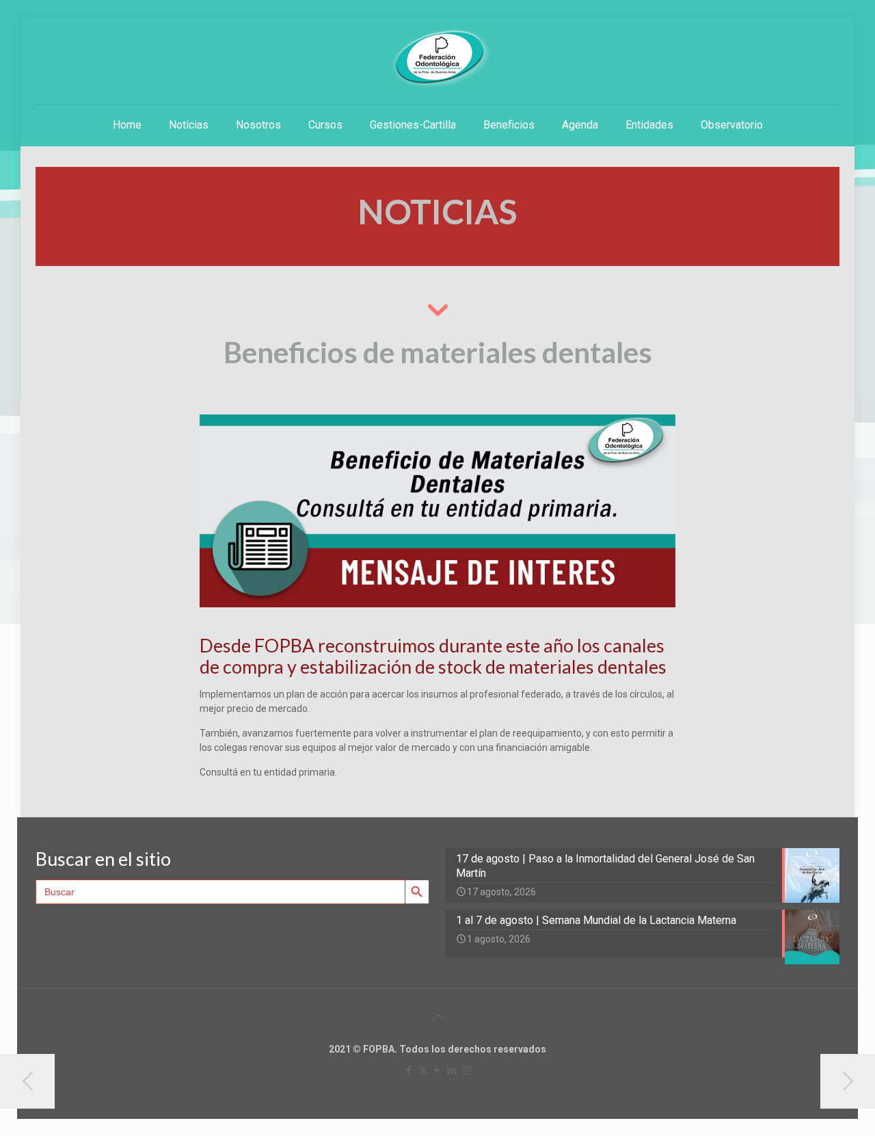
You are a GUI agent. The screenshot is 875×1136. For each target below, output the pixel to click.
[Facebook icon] (409, 1070)
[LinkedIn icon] (452, 1070)
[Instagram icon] (466, 1070)
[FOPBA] (437, 58)
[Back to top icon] (437, 1017)
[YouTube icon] (438, 1070)
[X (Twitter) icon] (423, 1070)
